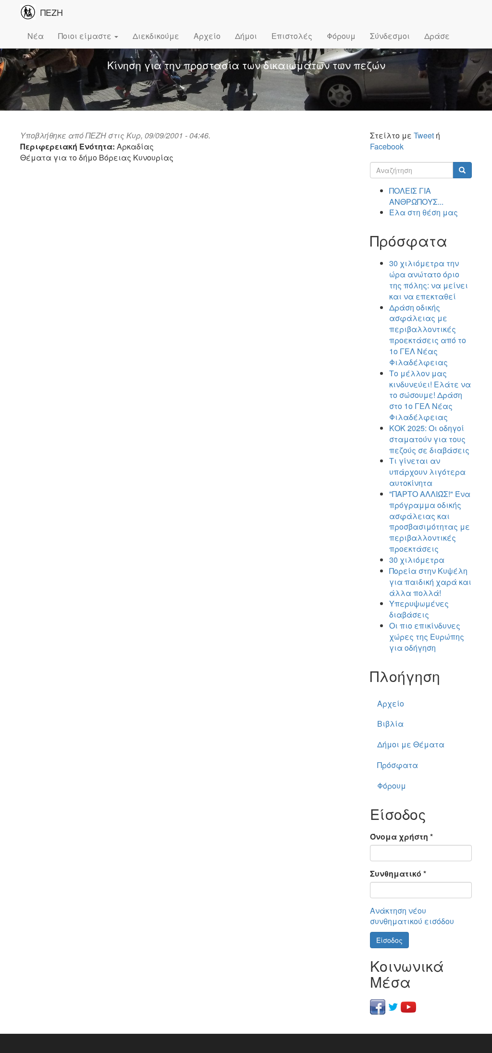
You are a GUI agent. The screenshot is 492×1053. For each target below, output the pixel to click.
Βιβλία (390, 723)
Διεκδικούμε (156, 35)
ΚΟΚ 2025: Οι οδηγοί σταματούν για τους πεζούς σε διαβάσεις (429, 439)
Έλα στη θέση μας (423, 212)
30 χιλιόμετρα (416, 559)
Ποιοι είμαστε (85, 35)
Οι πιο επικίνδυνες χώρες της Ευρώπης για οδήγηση (426, 636)
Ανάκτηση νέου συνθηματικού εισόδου (412, 916)
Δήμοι (246, 35)
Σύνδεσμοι (390, 35)
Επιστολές (291, 35)
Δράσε (437, 35)
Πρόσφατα (397, 764)
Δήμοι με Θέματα (410, 744)
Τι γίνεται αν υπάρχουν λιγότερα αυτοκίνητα (427, 471)
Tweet (424, 135)
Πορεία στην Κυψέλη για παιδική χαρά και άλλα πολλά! (430, 581)
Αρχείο (207, 35)
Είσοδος (389, 940)
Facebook (387, 146)
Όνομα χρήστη (401, 836)
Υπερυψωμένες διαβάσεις (419, 609)
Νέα (35, 35)
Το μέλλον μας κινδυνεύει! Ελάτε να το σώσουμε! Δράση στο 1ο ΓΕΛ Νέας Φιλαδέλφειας (430, 395)
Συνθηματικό (398, 873)
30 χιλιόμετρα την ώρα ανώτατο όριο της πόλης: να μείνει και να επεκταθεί (428, 280)
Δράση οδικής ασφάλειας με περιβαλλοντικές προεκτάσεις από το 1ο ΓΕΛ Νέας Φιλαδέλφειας (427, 335)
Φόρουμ (341, 35)
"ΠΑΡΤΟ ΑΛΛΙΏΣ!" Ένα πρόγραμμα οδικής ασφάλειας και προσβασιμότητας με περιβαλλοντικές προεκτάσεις (429, 521)
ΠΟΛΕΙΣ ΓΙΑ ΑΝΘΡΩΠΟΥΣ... (416, 196)
